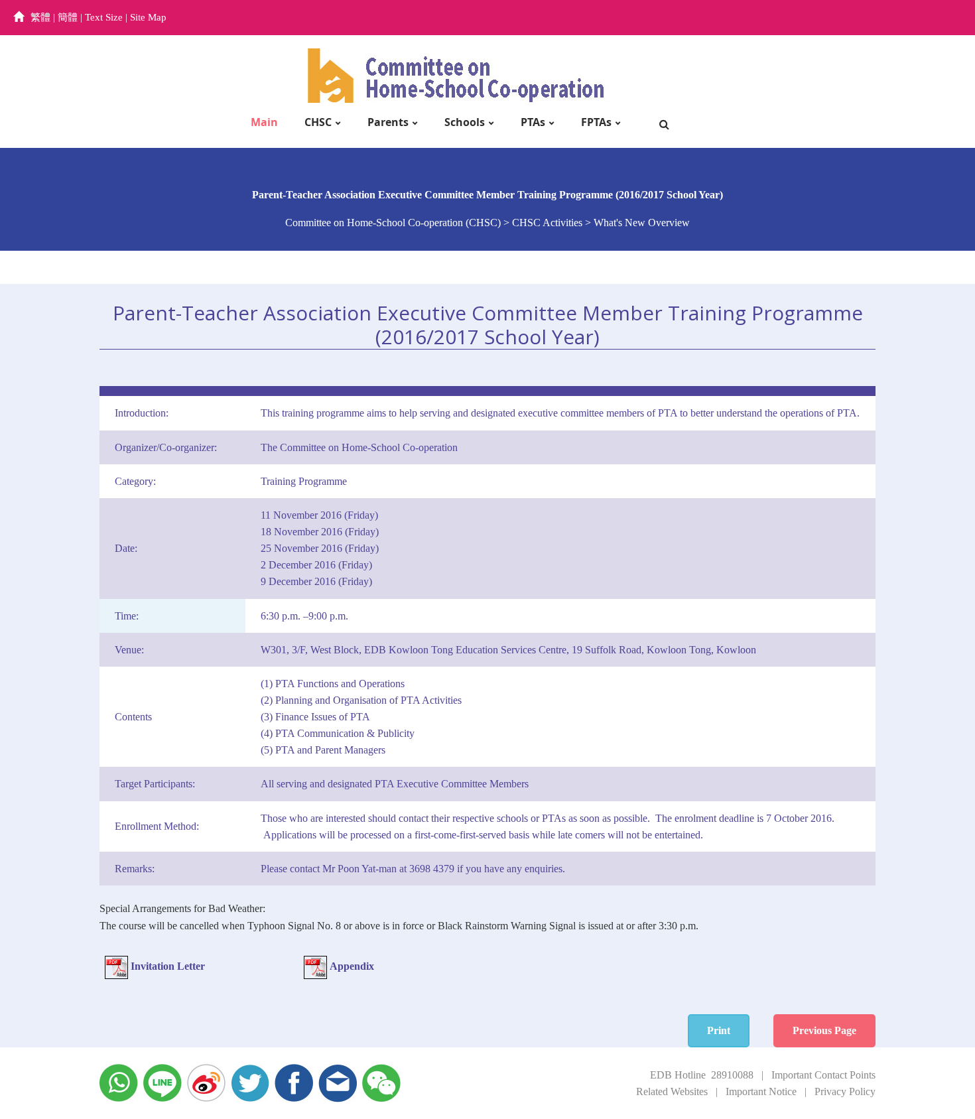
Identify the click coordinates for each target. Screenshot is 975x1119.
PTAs (533, 122)
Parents (388, 122)
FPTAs (596, 122)
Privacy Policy (845, 1091)
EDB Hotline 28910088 (701, 1075)
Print (718, 1030)
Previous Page (824, 1030)
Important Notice (761, 1091)
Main (264, 122)
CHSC (318, 122)
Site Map (148, 17)
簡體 (68, 17)
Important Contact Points (823, 1075)
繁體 (40, 17)
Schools (464, 122)
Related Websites (672, 1091)
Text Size (104, 17)
